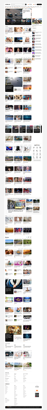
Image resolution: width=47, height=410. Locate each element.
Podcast (30, 306)
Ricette (28, 6)
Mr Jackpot (6, 401)
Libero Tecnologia (7, 114)
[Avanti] (41, 129)
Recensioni (30, 114)
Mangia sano (15, 267)
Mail (5, 7)
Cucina (15, 257)
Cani (26, 306)
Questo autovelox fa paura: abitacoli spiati (26, 11)
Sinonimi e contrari (22, 165)
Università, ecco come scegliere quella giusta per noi (10, 68)
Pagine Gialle (7, 372)
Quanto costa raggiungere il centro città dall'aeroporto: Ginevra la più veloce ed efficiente (15, 211)
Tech (21, 6)
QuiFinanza (15, 389)
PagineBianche (24, 396)
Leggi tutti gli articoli (37, 198)
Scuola (33, 6)
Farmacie (20, 238)
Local (5, 246)
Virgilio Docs (6, 389)
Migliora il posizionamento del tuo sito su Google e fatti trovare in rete (9, 358)
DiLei (6, 36)
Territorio (24, 246)
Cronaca (24, 176)
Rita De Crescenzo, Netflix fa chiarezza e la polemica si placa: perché (18, 53)
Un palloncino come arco (26, 302)
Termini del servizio (15, 5)
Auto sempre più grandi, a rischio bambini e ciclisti (8, 289)
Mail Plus (8, 7)
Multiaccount (6, 391)
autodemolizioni (24, 375)
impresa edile (6, 375)
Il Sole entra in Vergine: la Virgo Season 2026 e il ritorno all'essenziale (27, 331)
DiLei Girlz (6, 57)
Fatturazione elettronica (16, 7)
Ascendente (30, 324)
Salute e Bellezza (7, 378)
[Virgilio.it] (7, 4)
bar (14, 375)
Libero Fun (6, 402)
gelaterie (15, 374)
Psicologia (25, 259)
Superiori (30, 165)
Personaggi (26, 46)
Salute (36, 6)
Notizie (6, 6)
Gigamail (6, 390)
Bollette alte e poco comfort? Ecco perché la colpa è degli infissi (17, 223)
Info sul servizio (12, 5)
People (21, 36)
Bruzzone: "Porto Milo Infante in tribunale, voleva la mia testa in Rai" (18, 183)
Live (28, 187)
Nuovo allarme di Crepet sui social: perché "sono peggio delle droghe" (27, 172)
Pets (5, 306)
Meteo (15, 6)
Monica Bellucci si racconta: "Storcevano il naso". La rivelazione (8, 172)
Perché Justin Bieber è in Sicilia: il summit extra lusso (10, 72)
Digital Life (23, 114)
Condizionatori (6, 224)
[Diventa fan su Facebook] (36, 386)
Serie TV (30, 46)
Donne (12, 6)
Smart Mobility (24, 391)
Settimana (23, 324)
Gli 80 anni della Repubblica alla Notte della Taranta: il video (38, 39)
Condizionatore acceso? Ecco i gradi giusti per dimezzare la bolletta (9, 223)
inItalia (38, 6)
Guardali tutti (40, 124)
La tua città (15, 401)
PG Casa (24, 394)
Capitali (24, 155)
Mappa (28, 238)
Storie (30, 176)
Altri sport (30, 187)
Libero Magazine (15, 395)
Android (18, 114)
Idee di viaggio (19, 155)
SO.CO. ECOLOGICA (7, 369)
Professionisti (24, 378)
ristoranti (15, 376)
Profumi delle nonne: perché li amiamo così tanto (19, 68)
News (20, 46)
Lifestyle (26, 36)
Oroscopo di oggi (19, 324)
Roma (7, 237)
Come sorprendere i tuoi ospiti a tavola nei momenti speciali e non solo (27, 369)
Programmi (23, 46)
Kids (5, 296)
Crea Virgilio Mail (39, 4)
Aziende (23, 238)
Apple (20, 114)
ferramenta (6, 374)
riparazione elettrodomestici (7, 376)
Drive (12, 7)
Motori (19, 6)
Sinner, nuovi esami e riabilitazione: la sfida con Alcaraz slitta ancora (9, 194)
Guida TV (18, 46)
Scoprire (24, 268)
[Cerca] (25, 4)
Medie (28, 165)
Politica (27, 176)
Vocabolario (15, 402)
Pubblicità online (24, 350)
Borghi (30, 155)
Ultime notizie (21, 176)
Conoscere (6, 267)
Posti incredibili (27, 155)
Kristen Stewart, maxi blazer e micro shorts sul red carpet (19, 72)
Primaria (26, 165)
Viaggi (17, 6)
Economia (10, 6)
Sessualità (30, 259)
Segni (27, 324)
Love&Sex (29, 57)
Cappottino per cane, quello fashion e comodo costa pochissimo (10, 320)
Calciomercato (22, 187)
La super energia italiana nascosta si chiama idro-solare (19, 90)
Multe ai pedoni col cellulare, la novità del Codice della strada (36, 130)
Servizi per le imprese (8, 350)
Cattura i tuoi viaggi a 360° (35, 24)
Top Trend (6, 359)
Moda (28, 36)
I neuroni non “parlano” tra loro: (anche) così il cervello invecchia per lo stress (27, 267)
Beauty (22, 57)
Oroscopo (31, 6)
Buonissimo (6, 248)
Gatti (28, 306)
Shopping (24, 386)
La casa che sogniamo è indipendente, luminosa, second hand (18, 64)
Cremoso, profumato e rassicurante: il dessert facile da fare (18, 256)
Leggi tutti (30, 278)
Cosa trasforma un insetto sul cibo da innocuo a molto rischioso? (27, 256)
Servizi (15, 378)
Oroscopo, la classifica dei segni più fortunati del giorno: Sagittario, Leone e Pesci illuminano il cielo (9, 336)
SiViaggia (6, 155)
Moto (26, 187)
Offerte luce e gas (23, 7)
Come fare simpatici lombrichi (8, 302)
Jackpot (32, 7)
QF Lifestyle (7, 278)
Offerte (27, 114)
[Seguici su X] (38, 386)
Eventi (17, 238)
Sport (8, 6)
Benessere (22, 259)
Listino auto (24, 390)
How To (25, 114)
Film (28, 46)
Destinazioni (15, 155)
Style (26, 57)
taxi (23, 374)
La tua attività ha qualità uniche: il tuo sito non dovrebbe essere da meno (27, 358)
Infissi (14, 224)
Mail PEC (10, 7)
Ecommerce (28, 350)
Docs (20, 7)
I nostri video (7, 124)
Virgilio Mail (6, 386)
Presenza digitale (20, 350)
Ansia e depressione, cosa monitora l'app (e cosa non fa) (10, 274)
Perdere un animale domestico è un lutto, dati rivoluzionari (19, 316)
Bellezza (30, 36)
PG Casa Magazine (25, 395)
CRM (30, 350)
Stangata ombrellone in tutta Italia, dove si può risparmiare (29, 204)
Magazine (6, 46)
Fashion (24, 57)
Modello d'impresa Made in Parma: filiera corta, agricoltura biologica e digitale (18, 369)
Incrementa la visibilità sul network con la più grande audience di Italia (17, 358)
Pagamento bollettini (28, 7)
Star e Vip (23, 36)
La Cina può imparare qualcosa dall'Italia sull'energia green (9, 87)
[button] (30, 17)
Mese (25, 324)
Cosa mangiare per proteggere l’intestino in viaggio (19, 270)
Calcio (19, 187)
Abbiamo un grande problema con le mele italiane (19, 292)
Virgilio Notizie (15, 386)
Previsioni (30, 238)
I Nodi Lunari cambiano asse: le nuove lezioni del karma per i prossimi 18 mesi (27, 340)
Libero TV (15, 396)
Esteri (28, 176)
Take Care (6, 259)
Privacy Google (19, 5)
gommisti (24, 376)
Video (23, 6)
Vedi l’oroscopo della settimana (37, 160)
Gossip (25, 6)
